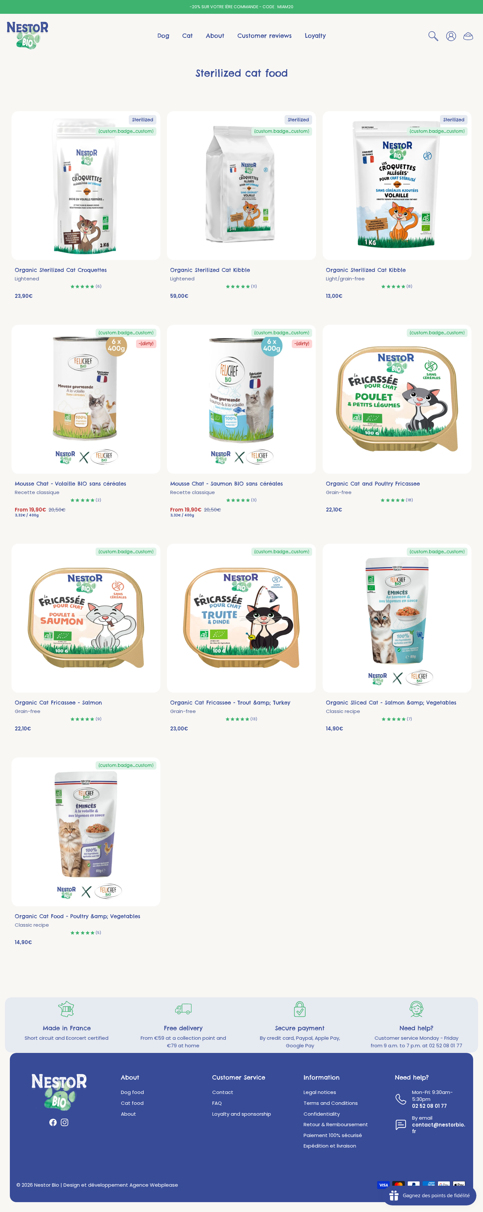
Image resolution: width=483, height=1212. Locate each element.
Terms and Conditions (331, 1103)
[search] (433, 36)
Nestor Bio (46, 1184)
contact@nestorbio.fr (438, 1128)
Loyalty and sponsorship (241, 1114)
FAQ (217, 1103)
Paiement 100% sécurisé (333, 1135)
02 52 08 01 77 (429, 1106)
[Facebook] (53, 1122)
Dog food (132, 1092)
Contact (222, 1092)
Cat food (132, 1103)
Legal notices (320, 1092)
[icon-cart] (467, 36)
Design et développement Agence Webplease (120, 1184)
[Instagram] (64, 1122)
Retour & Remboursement (336, 1124)
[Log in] (450, 36)
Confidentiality (322, 1114)
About (128, 1114)
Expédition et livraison (330, 1146)
